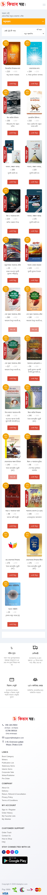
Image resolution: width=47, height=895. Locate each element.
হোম (3, 16)
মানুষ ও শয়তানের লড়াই (13, 511)
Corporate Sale (8, 772)
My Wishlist (6, 819)
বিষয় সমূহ (9, 16)
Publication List (8, 763)
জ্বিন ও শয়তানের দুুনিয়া (34, 461)
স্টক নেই (12, 330)
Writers (5, 760)
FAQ (3, 842)
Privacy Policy (7, 797)
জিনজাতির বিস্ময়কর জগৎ (12, 68)
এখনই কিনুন (12, 84)
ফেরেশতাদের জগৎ (34, 68)
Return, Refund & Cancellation (14, 794)
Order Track (6, 832)
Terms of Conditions (10, 800)
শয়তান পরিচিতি (12, 609)
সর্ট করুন (39, 30)
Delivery (5, 791)
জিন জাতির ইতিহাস (13, 117)
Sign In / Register (9, 810)
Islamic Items (7, 769)
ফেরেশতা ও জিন (19, 16)
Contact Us (6, 836)
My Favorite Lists (8, 816)
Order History (7, 813)
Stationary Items (8, 766)
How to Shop (7, 839)
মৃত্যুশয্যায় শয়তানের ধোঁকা (13, 265)
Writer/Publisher (8, 775)
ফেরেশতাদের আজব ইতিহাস (13, 461)
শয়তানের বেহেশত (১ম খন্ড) (34, 511)
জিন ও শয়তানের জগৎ (12, 216)
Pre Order (6, 778)
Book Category (8, 756)
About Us (5, 788)
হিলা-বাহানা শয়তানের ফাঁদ (12, 412)
